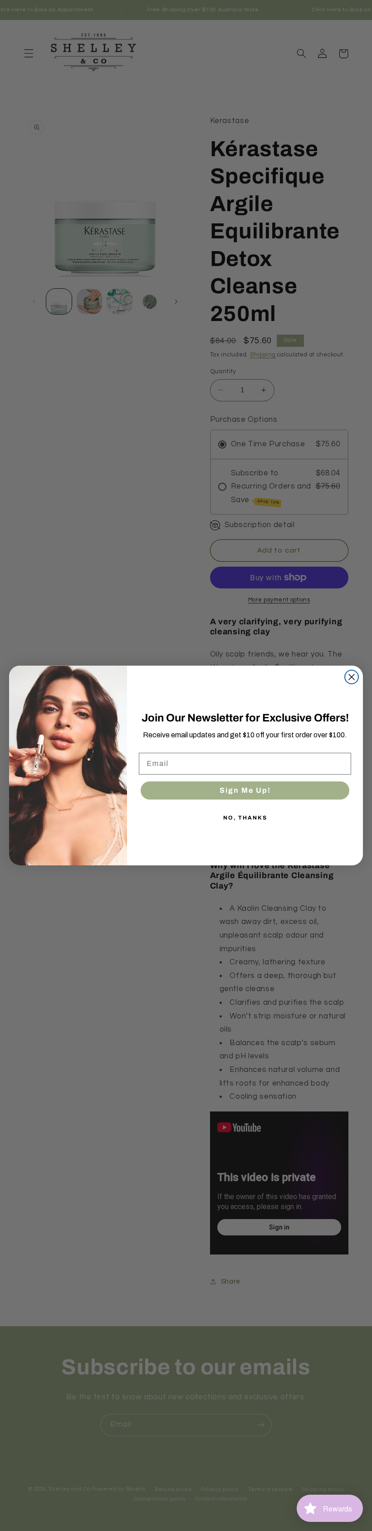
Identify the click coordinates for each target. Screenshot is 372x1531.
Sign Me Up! (245, 790)
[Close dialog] (351, 677)
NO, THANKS (245, 818)
